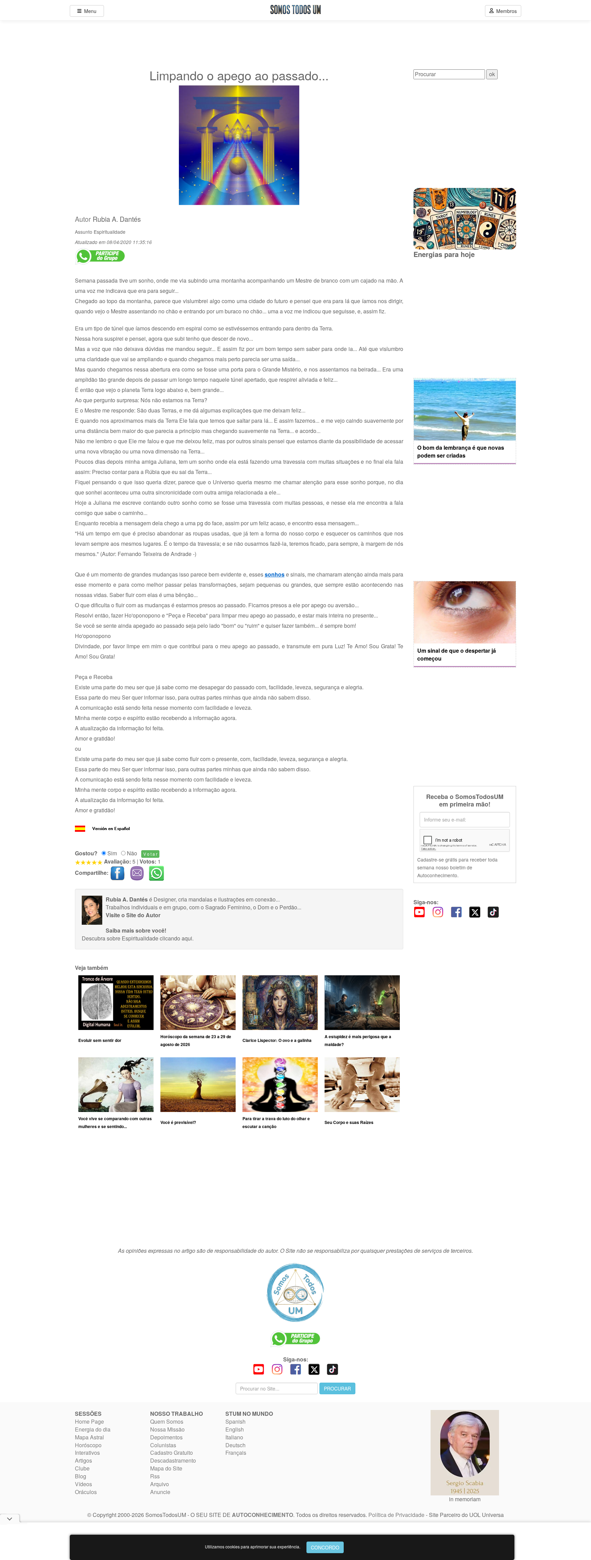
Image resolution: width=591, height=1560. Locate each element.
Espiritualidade (110, 231)
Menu (88, 11)
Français (235, 1452)
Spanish (235, 1421)
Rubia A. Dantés (117, 219)
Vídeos (83, 1484)
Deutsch (235, 1445)
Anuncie (160, 1492)
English (234, 1429)
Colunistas (163, 1445)
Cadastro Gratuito (171, 1452)
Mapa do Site (166, 1468)
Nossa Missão (167, 1429)
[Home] (295, 1292)
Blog (80, 1476)
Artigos (83, 1460)
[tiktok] (493, 911)
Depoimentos (166, 1437)
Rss (155, 1476)
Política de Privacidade (396, 1515)
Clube (82, 1468)
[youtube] (419, 911)
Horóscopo (88, 1445)
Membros (505, 11)
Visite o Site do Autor (133, 915)
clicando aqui (176, 938)
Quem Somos (166, 1421)
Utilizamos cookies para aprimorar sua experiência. (252, 1546)
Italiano (234, 1437)
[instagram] (438, 911)
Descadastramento (173, 1460)
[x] (475, 911)
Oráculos (86, 1492)
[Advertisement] (239, 1191)
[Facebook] (456, 911)
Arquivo (159, 1484)
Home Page (89, 1421)
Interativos (87, 1452)
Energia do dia (92, 1429)
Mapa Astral (89, 1437)
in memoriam (465, 1499)
